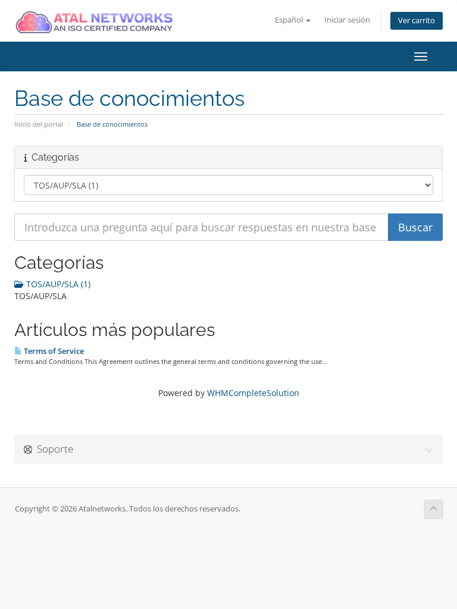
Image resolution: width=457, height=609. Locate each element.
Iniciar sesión (347, 20)
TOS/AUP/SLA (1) (57, 284)
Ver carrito (416, 20)
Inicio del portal (38, 124)
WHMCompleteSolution (253, 392)
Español (290, 20)
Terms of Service (53, 351)
